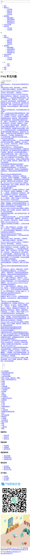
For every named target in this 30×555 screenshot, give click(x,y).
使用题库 (6, 447)
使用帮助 (6, 16)
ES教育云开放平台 (7, 398)
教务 (3, 423)
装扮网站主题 (8, 459)
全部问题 (6, 371)
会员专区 (6, 466)
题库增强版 (7, 468)
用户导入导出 (8, 469)
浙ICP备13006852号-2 (7, 553)
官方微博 (6, 478)
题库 (3, 384)
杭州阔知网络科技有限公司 (19, 549)
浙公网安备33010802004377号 (12, 551)
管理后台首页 (6, 374)
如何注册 (6, 435)
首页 (5, 6)
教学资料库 (7, 449)
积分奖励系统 (6, 388)
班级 (3, 383)
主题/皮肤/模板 (6, 376)
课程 (3, 381)
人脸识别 (4, 427)
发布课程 (6, 445)
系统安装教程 (11, 19)
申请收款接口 (8, 457)
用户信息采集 (5, 415)
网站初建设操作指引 (8, 372)
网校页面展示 (6, 406)
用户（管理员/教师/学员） (9, 379)
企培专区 (9, 14)
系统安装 (5, 410)
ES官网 (6, 476)
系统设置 (4, 386)
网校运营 (9, 11)
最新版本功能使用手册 (8, 411)
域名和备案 (7, 456)
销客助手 (4, 416)
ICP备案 (4, 418)
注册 (8, 65)
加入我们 (6, 479)
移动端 (4, 391)
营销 (3, 428)
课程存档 (25, 548)
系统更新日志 (11, 23)
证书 (3, 413)
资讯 (3, 403)
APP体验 (9, 29)
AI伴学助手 (5, 420)
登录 (8, 64)
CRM (3, 401)
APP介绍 (9, 28)
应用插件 (4, 400)
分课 (3, 425)
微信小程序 (5, 421)
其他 (3, 408)
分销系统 (4, 389)
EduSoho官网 (7, 24)
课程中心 (6, 7)
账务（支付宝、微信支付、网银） (11, 378)
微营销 (4, 395)
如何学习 (6, 437)
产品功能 (9, 9)
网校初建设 (10, 17)
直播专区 (9, 12)
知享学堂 (6, 26)
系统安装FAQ (11, 21)
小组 (3, 404)
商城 (3, 393)
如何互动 (6, 438)
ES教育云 (5, 396)
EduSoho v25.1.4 (11, 548)
